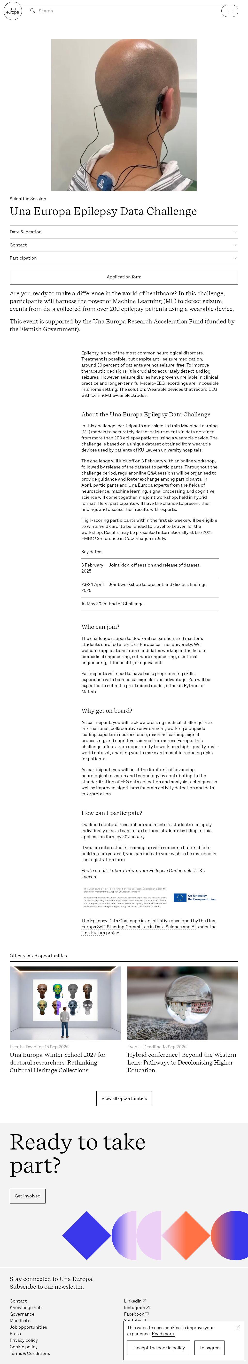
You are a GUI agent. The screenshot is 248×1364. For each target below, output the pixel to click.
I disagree (209, 1348)
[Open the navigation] (229, 11)
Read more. (163, 1334)
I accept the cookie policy (158, 1348)
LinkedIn (133, 1301)
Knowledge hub (26, 1307)
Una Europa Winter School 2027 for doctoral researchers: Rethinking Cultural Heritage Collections (57, 1062)
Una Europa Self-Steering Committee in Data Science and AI (148, 924)
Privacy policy (24, 1340)
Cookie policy (24, 1347)
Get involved (27, 1196)
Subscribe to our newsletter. (47, 1286)
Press (15, 1334)
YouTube (132, 1321)
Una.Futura (93, 933)
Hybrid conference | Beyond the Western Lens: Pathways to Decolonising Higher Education (181, 1062)
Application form (124, 277)
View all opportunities (124, 1098)
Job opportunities (28, 1327)
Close (237, 1327)
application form (98, 837)
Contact (18, 1301)
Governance (22, 1314)
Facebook (134, 1314)
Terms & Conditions (30, 1353)
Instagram (134, 1307)
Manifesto (20, 1321)
